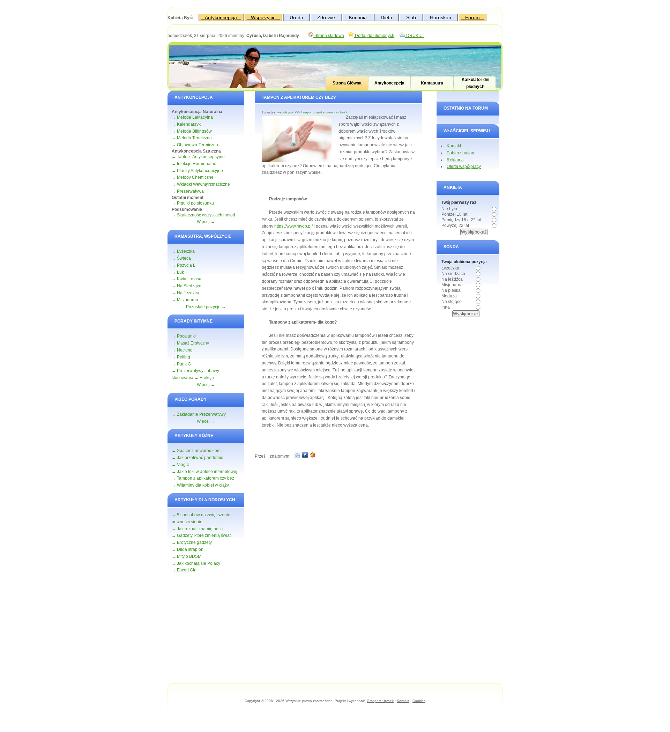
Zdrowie (326, 17)
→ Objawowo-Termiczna (195, 144)
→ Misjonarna (185, 299)
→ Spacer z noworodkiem (196, 450)
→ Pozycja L (183, 265)
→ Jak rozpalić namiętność (197, 528)
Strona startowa (328, 35)
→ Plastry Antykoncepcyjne (197, 170)
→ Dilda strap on (187, 549)
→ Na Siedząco (186, 285)
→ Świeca (181, 258)
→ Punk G (181, 364)
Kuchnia (358, 17)
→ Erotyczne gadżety (192, 542)
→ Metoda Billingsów (192, 131)
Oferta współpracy (464, 166)
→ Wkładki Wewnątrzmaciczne (201, 184)
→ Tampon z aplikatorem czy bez (203, 478)
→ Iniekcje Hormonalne (194, 163)
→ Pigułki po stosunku (193, 203)
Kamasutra (432, 83)
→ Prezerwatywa (188, 191)
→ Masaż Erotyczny (190, 343)
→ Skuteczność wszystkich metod (203, 215)
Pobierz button (460, 152)
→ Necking (182, 350)
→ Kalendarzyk (186, 124)
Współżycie (263, 17)
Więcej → (206, 221)
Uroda (296, 17)
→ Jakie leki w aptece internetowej (204, 471)
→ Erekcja (204, 377)
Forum (472, 17)
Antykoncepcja (221, 17)
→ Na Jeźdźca (185, 292)
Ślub (411, 17)
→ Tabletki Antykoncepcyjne (198, 156)
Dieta (386, 17)
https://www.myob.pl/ (293, 226)
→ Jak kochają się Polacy (196, 563)
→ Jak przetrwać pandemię (197, 457)
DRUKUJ (414, 35)
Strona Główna (347, 83)
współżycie (285, 112)
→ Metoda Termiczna (192, 137)
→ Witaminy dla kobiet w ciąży (200, 485)
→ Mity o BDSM (186, 556)
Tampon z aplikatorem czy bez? (324, 112)
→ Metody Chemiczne (193, 177)
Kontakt (454, 145)
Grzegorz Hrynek (380, 701)
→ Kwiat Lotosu (186, 278)
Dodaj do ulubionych (374, 35)
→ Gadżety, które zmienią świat (201, 535)
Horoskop (440, 17)
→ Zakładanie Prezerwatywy (199, 414)
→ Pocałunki (184, 336)
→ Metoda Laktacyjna (192, 117)
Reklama (455, 159)
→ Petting (181, 357)
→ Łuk (178, 272)
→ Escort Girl (184, 570)
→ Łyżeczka (183, 251)
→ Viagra (180, 464)
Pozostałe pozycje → (206, 306)
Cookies (418, 701)
